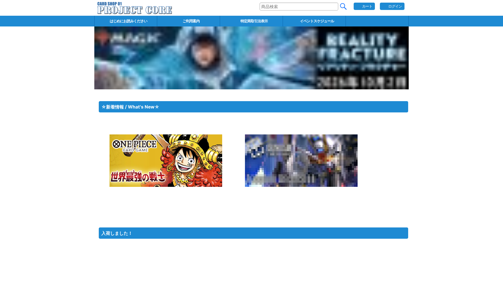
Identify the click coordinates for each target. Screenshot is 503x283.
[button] (377, 21)
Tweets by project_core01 (117, 217)
